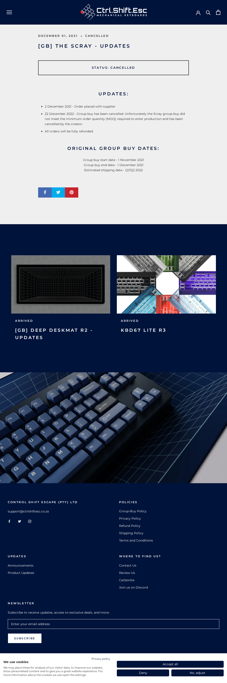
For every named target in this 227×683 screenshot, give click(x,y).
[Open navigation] (9, 12)
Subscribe (24, 638)
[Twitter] (19, 521)
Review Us (127, 573)
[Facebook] (9, 521)
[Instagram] (29, 521)
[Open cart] (218, 12)
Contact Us (127, 565)
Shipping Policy (131, 533)
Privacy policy (101, 658)
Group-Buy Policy (133, 511)
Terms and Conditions (136, 540)
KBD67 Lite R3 (143, 330)
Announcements (20, 565)
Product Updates (21, 573)
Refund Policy (130, 526)
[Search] (208, 12)
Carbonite (126, 580)
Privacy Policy (130, 518)
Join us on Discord (133, 587)
